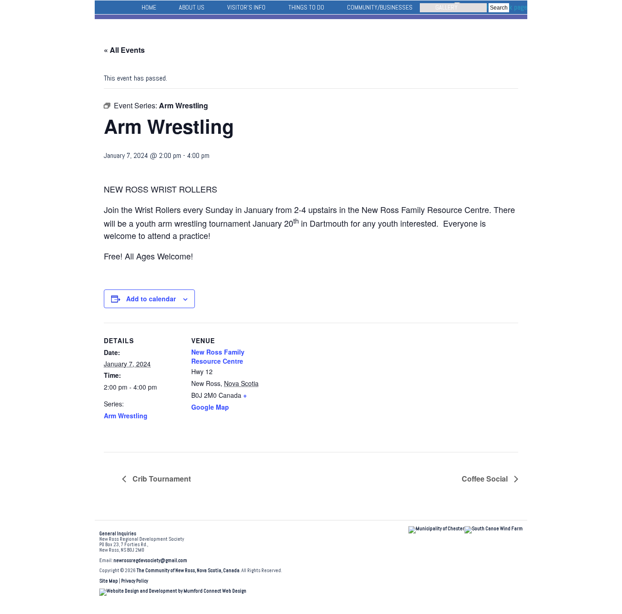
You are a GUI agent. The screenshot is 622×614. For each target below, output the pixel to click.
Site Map (108, 581)
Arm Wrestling (126, 415)
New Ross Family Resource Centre (218, 356)
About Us (191, 7)
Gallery (446, 7)
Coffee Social (486, 478)
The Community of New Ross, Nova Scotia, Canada (188, 570)
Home (149, 7)
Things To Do (306, 7)
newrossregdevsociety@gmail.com (150, 560)
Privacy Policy (134, 581)
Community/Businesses (380, 7)
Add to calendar (151, 298)
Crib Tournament (161, 478)
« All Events (124, 50)
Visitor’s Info (246, 7)
